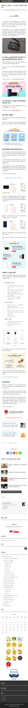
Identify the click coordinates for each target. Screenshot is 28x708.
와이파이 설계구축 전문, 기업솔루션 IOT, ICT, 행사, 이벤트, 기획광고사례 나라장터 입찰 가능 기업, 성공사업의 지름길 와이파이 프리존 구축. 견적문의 (10, 426)
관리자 (3, 697)
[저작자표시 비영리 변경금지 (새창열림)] (15, 442)
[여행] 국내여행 (8, 585)
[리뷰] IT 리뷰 (8, 560)
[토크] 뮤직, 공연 (9, 579)
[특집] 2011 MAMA (9, 583)
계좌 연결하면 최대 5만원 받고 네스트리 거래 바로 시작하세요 (10, 435)
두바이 (7, 593)
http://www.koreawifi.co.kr (8, 421)
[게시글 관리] (6, 443)
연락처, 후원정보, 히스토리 (8, 540)
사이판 (8, 591)
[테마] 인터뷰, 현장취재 (10, 577)
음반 (7, 570)
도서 (7, 568)
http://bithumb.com (6, 431)
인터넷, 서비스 (10, 575)
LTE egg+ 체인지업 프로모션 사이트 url (13, 178)
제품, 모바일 (9, 562)
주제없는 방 (7, 605)
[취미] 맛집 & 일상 (9, 599)
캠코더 (8, 566)
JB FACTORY (16, 706)
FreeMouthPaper (7, 503)
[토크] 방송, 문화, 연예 (10, 558)
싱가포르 (8, 589)
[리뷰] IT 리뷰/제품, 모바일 (11, 10)
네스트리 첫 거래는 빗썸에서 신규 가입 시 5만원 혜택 (10, 433)
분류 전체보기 (7, 556)
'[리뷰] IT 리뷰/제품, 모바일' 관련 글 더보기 (11, 491)
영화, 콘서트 (9, 573)
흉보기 (6, 603)
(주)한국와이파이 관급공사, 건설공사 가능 (10, 423)
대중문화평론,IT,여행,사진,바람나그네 (9, 505)
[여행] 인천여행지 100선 (10, 595)
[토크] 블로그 (8, 601)
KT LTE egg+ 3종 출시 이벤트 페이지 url (10, 377)
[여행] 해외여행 (8, 587)
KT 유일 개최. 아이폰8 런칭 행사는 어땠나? (17, 472)
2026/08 (14, 614)
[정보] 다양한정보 (9, 581)
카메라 (8, 564)
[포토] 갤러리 (8, 597)
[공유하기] (5, 443)
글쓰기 (3, 699)
